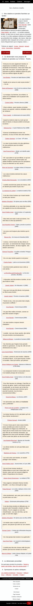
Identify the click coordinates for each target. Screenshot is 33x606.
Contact (16, 588)
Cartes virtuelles (16, 584)
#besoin (21, 46)
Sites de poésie (16, 581)
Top (29, 603)
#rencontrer (9, 48)
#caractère (17, 48)
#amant (27, 46)
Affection (8, 575)
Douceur (19, 573)
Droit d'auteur (16, 592)
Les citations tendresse (8, 573)
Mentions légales (16, 599)
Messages (27, 1)
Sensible (15, 575)
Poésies (12, 1)
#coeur (16, 46)
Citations (19, 1)
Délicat (26, 573)
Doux (2, 575)
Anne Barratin (22, 25)
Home (7, 1)
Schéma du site (16, 586)
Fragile (22, 575)
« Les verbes (6, 52)
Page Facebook (16, 594)
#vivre (3, 48)
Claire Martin (5, 32)
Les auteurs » (27, 52)
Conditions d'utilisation (16, 596)
